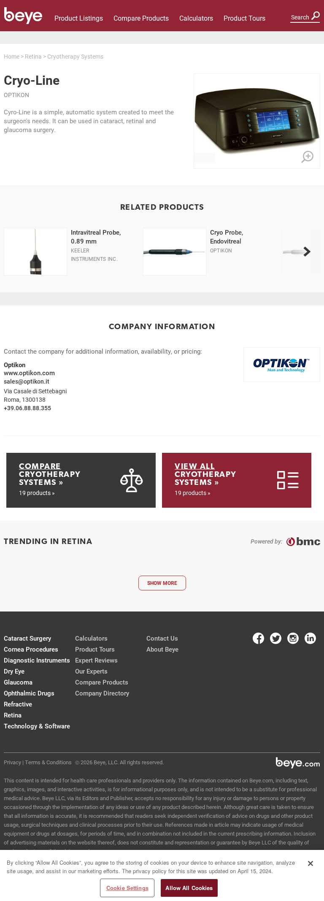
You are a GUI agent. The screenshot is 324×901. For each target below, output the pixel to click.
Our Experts (91, 671)
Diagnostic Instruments (37, 660)
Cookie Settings (127, 888)
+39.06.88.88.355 (27, 408)
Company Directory (102, 693)
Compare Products (141, 18)
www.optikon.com (29, 372)
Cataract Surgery (27, 638)
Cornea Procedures (31, 649)
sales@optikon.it (26, 381)
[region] (162, 875)
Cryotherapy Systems (75, 56)
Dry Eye (14, 671)
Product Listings (78, 18)
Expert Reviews (96, 660)
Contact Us (162, 638)
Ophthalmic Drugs (29, 693)
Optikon (16, 95)
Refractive (18, 704)
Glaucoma (18, 682)
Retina (33, 56)
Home (11, 56)
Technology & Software (37, 726)
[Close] (310, 863)
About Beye (162, 649)
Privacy (12, 762)
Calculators (196, 18)
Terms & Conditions (48, 762)
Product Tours (244, 18)
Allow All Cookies (189, 888)
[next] (306, 251)
